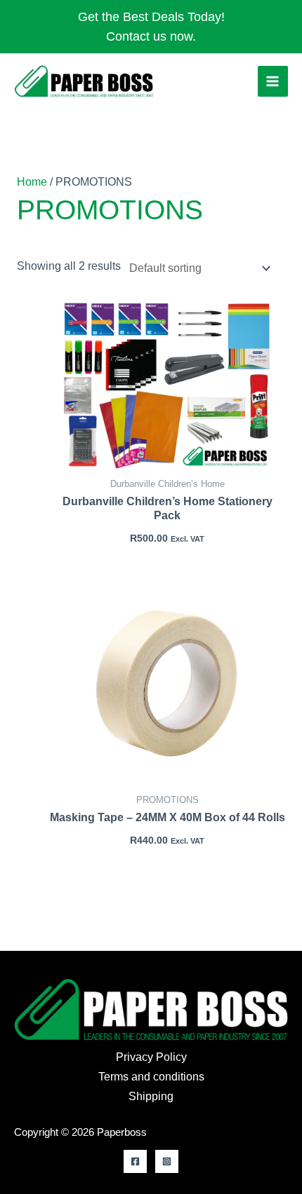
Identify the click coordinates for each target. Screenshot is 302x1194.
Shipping (151, 1096)
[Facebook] (135, 1161)
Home (32, 182)
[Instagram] (166, 1161)
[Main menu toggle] (273, 81)
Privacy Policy (151, 1057)
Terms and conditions (151, 1077)
